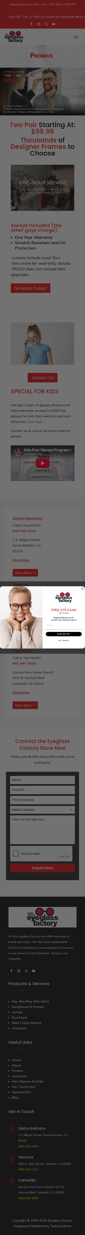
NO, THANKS (64, 640)
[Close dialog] (82, 588)
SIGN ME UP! (63, 634)
